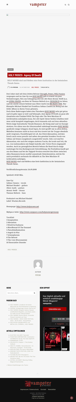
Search (34, 293)
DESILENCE (54, 101)
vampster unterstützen (38, 396)
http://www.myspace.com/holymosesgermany (39, 212)
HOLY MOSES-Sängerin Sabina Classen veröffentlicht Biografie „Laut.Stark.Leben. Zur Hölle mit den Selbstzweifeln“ (23, 311)
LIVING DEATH (14, 101)
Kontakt (43, 389)
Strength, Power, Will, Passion (52, 94)
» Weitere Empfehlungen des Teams (17, 365)
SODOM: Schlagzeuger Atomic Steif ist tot (22, 308)
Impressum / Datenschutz (29, 389)
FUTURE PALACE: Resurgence (19, 354)
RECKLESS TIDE (56, 103)
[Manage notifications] (71, 397)
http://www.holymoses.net (27, 206)
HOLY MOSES (35, 87)
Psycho (38, 275)
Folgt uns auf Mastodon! (38, 398)
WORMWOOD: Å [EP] (16, 340)
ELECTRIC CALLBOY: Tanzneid (19, 335)
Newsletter (52, 389)
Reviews (10, 69)
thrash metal (45, 87)
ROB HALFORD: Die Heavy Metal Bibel (21, 349)
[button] (7, 5)
